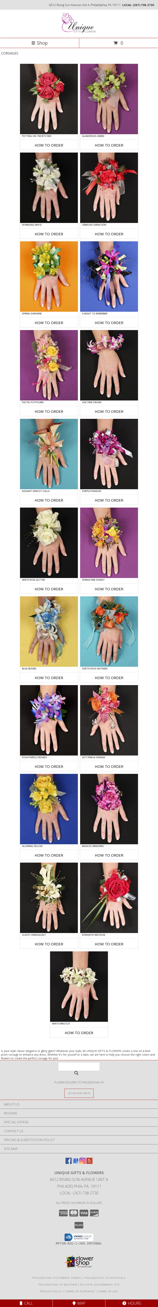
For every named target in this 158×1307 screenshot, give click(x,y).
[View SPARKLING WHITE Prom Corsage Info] (49, 188)
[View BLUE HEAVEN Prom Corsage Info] (49, 631)
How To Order (49, 145)
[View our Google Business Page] (75, 1162)
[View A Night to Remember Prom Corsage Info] (109, 276)
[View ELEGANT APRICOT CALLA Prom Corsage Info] (49, 454)
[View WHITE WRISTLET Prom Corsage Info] (79, 986)
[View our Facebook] (69, 1162)
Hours (133, 1303)
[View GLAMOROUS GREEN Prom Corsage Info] (109, 99)
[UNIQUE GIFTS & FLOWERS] (79, 33)
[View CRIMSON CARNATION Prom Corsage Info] (109, 188)
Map (80, 1303)
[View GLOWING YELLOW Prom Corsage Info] (49, 809)
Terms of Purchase (80, 1291)
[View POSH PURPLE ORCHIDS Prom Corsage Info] (49, 720)
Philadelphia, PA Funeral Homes (56, 1278)
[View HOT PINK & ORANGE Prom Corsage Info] (109, 720)
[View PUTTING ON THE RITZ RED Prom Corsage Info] (49, 99)
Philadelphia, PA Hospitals (105, 1278)
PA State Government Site (100, 1284)
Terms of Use (108, 1291)
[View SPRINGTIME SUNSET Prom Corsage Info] (109, 543)
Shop (42, 43)
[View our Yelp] (89, 1162)
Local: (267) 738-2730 (79, 1193)
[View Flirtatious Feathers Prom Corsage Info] (109, 631)
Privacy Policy (51, 1291)
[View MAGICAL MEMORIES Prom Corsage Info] (109, 809)
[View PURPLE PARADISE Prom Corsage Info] (109, 454)
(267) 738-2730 (143, 5)
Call (27, 1303)
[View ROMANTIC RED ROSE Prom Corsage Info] (109, 898)
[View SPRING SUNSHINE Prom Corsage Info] (49, 276)
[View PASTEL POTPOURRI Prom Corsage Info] (49, 365)
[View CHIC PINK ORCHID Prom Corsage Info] (109, 365)
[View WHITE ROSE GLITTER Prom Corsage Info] (49, 543)
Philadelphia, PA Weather (57, 1284)
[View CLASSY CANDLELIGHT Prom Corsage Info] (49, 898)
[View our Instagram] (82, 1162)
